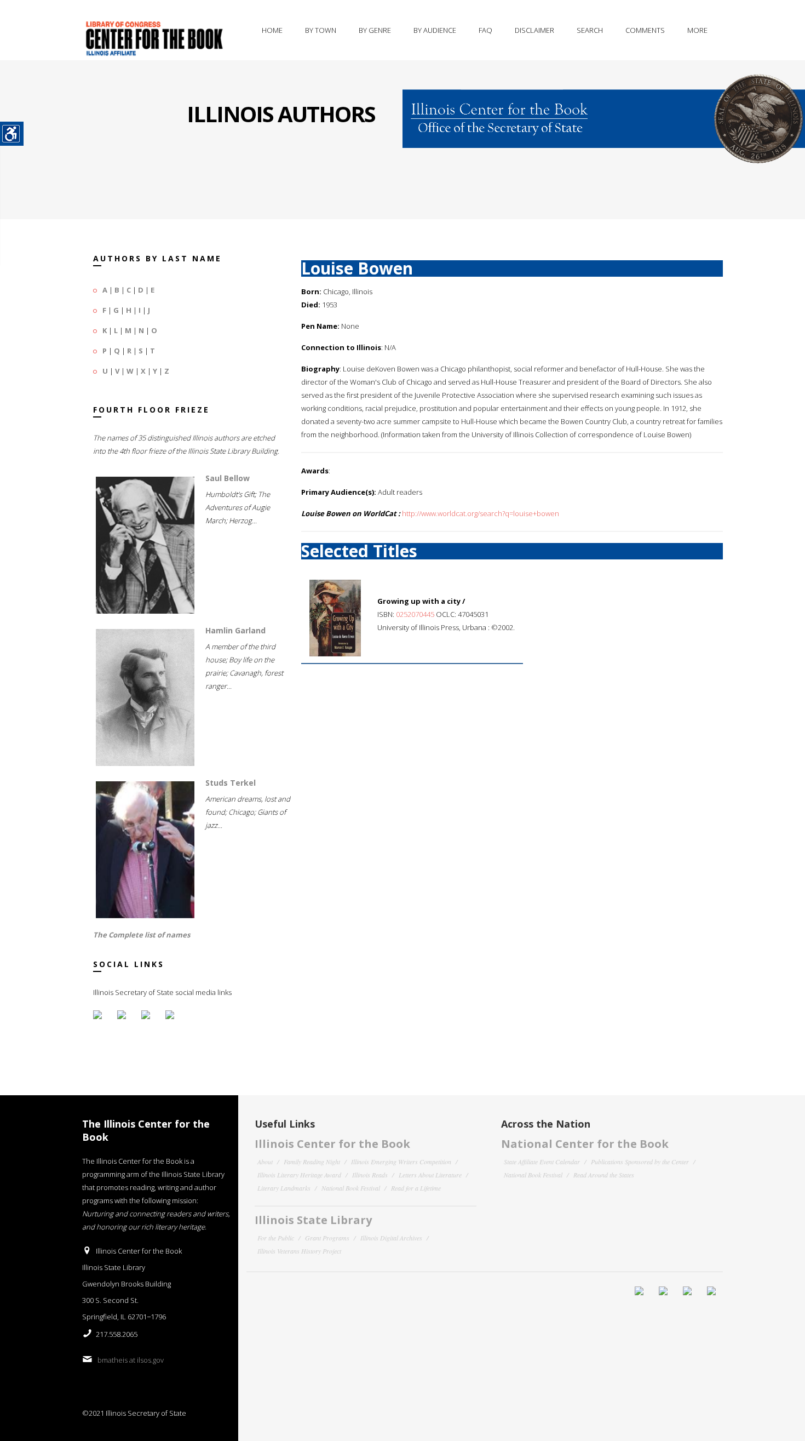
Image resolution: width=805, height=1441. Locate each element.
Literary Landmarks (284, 1187)
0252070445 (415, 614)
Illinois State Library (313, 1220)
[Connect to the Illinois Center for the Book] (604, 111)
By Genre (375, 30)
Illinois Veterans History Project (299, 1250)
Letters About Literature (430, 1174)
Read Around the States (603, 1174)
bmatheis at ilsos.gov (130, 1360)
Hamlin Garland (235, 630)
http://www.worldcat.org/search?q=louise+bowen (480, 513)
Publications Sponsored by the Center (640, 1161)
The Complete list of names (141, 935)
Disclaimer (534, 30)
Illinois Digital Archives (391, 1237)
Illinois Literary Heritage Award (299, 1174)
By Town (320, 30)
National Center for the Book (585, 1143)
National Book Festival (350, 1187)
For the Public (275, 1237)
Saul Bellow (227, 478)
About (265, 1161)
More (697, 30)
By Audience (434, 30)
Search (590, 30)
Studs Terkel (230, 782)
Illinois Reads (370, 1174)
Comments (645, 30)
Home (272, 30)
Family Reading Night (312, 1161)
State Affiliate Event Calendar (542, 1161)
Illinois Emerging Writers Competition (401, 1161)
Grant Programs (327, 1237)
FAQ (485, 30)
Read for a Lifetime (416, 1187)
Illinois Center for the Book (332, 1143)
